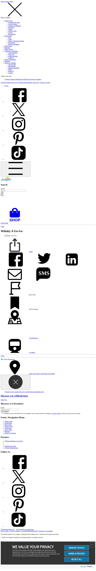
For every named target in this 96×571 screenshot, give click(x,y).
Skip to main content (7, 1)
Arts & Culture (12, 24)
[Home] (6, 181)
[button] (92, 545)
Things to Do (8, 21)
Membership (12, 66)
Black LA (11, 54)
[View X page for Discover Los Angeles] (18, 116)
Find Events (8, 46)
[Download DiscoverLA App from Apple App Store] (8, 529)
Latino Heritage (13, 56)
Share (31, 251)
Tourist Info (7, 428)
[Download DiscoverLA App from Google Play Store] (25, 529)
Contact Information (9, 359)
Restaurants (11, 43)
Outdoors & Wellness (14, 26)
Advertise (41, 531)
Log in (6, 86)
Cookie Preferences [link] (29, 531)
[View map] (15, 323)
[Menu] (15, 169)
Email (2, 407)
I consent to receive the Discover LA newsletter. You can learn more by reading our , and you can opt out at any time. (42, 413)
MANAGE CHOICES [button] (76, 547)
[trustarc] (89, 566)
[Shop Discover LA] (15, 221)
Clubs (10, 39)
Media (10, 69)
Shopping (11, 27)
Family (10, 29)
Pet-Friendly (12, 34)
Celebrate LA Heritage (11, 51)
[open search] (48, 201)
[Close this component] (15, 382)
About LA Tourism (10, 63)
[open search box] (48, 201)
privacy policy (56, 413)
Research (11, 71)
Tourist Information (10, 59)
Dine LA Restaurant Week (16, 41)
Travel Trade (12, 64)
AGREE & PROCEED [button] (77, 553)
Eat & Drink (8, 36)
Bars (9, 37)
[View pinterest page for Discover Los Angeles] (18, 145)
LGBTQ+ (11, 58)
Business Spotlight (13, 44)
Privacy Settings (15, 531)
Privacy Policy (5, 531)
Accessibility (49, 531)
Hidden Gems (12, 31)
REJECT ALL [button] (76, 559)
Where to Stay (8, 49)
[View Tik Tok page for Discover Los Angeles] (18, 159)
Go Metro (32, 352)
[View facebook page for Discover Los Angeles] (18, 101)
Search (3, 188)
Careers (10, 73)
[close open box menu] (15, 16)
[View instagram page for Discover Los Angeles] (18, 130)
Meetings (7, 61)
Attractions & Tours (14, 22)
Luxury (10, 32)
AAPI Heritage (12, 53)
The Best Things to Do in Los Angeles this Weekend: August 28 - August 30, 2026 (25, 82)
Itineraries (7, 48)
